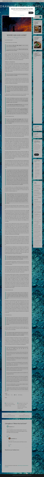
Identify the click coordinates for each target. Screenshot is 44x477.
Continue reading (22, 15)
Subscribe (31, 12)
